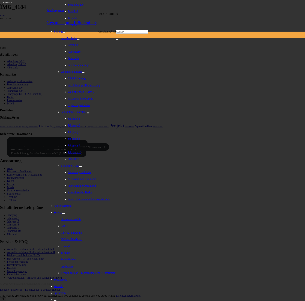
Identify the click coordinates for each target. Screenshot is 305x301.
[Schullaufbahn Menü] (78, 39)
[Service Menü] (63, 213)
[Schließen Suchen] (117, 39)
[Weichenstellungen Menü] (83, 72)
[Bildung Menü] (64, 32)
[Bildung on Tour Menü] (80, 166)
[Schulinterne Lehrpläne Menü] (88, 112)
